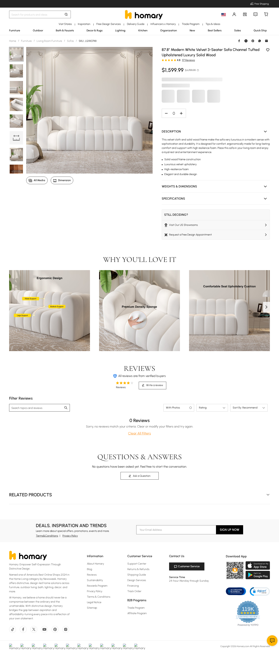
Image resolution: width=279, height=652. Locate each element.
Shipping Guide (136, 574)
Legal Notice (94, 602)
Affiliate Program (137, 613)
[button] (216, 131)
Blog (89, 569)
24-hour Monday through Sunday (189, 580)
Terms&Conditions (47, 535)
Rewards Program (97, 585)
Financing (133, 585)
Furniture (26, 41)
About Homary (95, 563)
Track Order (134, 591)
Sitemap (92, 607)
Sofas (70, 41)
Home (13, 41)
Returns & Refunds (138, 569)
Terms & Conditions (98, 596)
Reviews (92, 574)
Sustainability (95, 580)
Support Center (136, 563)
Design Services (136, 580)
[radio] (163, 60)
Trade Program (136, 607)
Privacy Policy (70, 535)
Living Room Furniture (49, 41)
